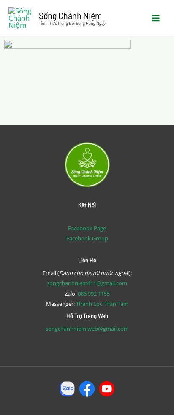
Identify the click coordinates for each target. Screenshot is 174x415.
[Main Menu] (156, 18)
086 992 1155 (94, 293)
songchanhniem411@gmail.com (87, 283)
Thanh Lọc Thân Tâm (102, 303)
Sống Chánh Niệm (70, 15)
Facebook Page (87, 228)
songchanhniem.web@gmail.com (87, 328)
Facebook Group (87, 238)
